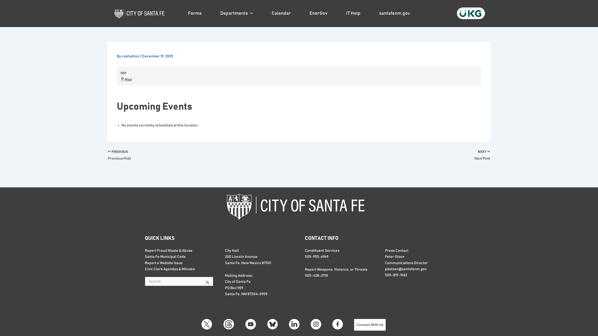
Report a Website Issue (164, 263)
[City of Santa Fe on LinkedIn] (294, 324)
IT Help (353, 13)
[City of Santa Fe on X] (206, 324)
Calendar (281, 13)
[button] (250, 13)
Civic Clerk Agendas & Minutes (170, 269)
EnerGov (318, 13)
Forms (195, 13)
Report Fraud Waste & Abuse (168, 250)
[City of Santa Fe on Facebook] (337, 324)
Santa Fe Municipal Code (165, 257)
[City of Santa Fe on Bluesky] (272, 324)
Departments (234, 13)
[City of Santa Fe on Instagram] (316, 324)
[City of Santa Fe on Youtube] (250, 324)
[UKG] (471, 13)
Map (128, 79)
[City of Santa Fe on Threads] (228, 324)
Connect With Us (369, 325)
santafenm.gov (394, 13)
